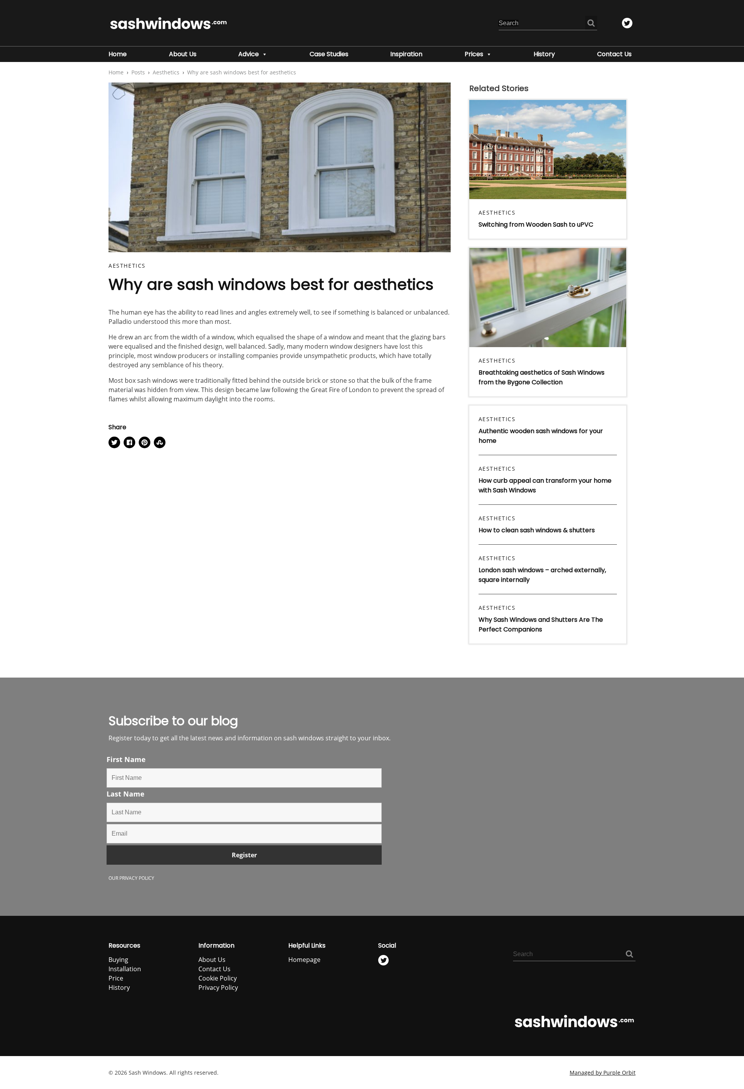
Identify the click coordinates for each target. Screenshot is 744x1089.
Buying (118, 959)
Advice (248, 54)
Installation (124, 969)
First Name (126, 759)
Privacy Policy (218, 987)
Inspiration (406, 54)
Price (115, 978)
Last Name (126, 793)
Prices (474, 54)
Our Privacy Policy (131, 878)
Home (117, 54)
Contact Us (614, 54)
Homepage (304, 959)
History (544, 54)
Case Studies (329, 54)
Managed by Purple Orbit (603, 1072)
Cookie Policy (217, 978)
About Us (182, 54)
